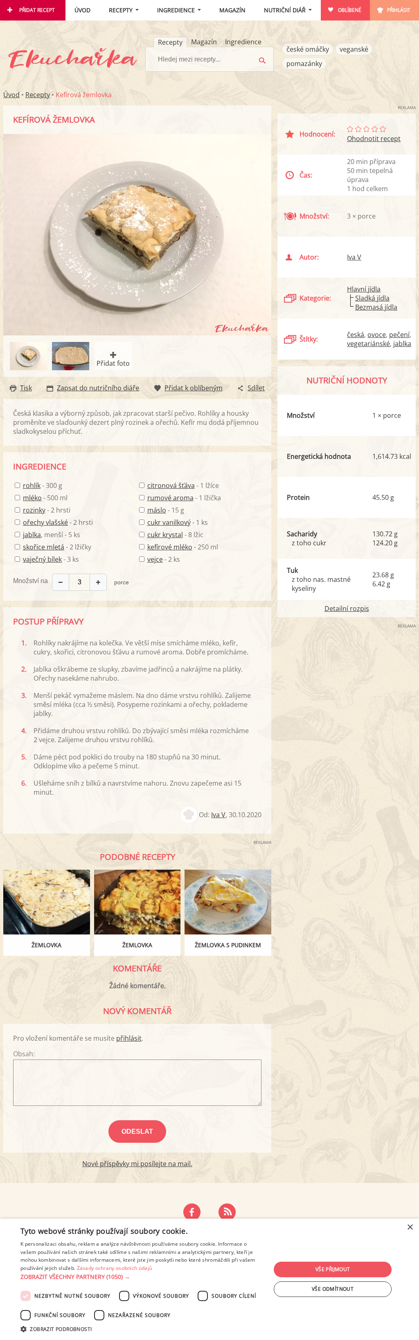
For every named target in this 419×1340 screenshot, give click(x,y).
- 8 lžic (175, 534)
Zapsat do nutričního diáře (98, 387)
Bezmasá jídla (376, 307)
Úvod (82, 10)
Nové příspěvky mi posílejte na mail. (137, 1163)
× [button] (410, 1227)
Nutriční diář (285, 10)
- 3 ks (51, 559)
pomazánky (304, 63)
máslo (156, 510)
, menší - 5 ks (51, 534)
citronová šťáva (171, 485)
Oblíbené (349, 10)
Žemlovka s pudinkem (228, 945)
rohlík (32, 485)
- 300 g (42, 485)
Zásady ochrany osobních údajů (114, 1268)
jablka (32, 534)
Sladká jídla (372, 298)
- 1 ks (177, 522)
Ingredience (176, 10)
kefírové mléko (169, 546)
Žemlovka (46, 945)
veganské (354, 49)
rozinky (34, 510)
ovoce (376, 334)
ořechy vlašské (45, 522)
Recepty (121, 10)
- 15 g (165, 510)
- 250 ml (182, 546)
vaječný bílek (42, 559)
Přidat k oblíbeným (193, 387)
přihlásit (129, 1038)
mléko (32, 497)
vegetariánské (368, 343)
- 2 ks (163, 559)
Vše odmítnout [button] (333, 1288)
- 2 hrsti (46, 510)
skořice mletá (43, 546)
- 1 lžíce (183, 485)
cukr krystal (165, 534)
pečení (399, 334)
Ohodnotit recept (374, 138)
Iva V (218, 814)
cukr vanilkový (169, 522)
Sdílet (256, 387)
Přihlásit (398, 10)
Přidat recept (37, 10)
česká (355, 334)
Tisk (26, 387)
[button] (142, 1276)
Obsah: (24, 1053)
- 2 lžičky (57, 546)
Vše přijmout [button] (332, 1269)
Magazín (232, 10)
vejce (155, 559)
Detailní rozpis (346, 608)
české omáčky (307, 49)
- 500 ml (45, 497)
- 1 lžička (184, 497)
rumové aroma (170, 497)
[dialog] (209, 1279)
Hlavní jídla (364, 289)
